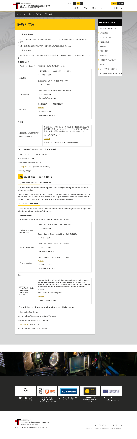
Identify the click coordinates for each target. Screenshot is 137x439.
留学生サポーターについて (109, 28)
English (120, 3)
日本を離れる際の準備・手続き (111, 73)
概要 (76, 8)
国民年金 (103, 46)
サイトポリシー (102, 425)
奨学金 (102, 64)
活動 (85, 8)
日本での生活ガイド (35, 14)
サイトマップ (117, 425)
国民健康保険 (104, 42)
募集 (94, 8)
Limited (120, 8)
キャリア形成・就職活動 (108, 69)
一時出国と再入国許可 (108, 60)
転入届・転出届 (105, 37)
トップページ (21, 14)
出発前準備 (104, 33)
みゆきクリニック (25, 167)
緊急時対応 (104, 55)
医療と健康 (104, 51)
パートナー (106, 8)
